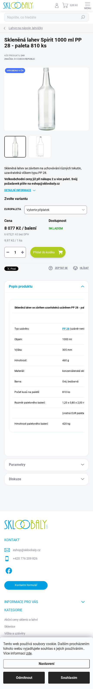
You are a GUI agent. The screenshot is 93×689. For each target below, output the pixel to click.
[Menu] (87, 5)
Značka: (19, 59)
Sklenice (9, 626)
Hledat (83, 17)
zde (29, 653)
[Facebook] (8, 570)
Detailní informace (17, 190)
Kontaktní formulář (26, 585)
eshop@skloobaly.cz (26, 550)
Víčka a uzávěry (14, 633)
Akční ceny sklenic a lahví (21, 619)
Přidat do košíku (44, 252)
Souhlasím (69, 678)
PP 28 (65, 328)
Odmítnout (24, 678)
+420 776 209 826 (25, 558)
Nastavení (46, 664)
